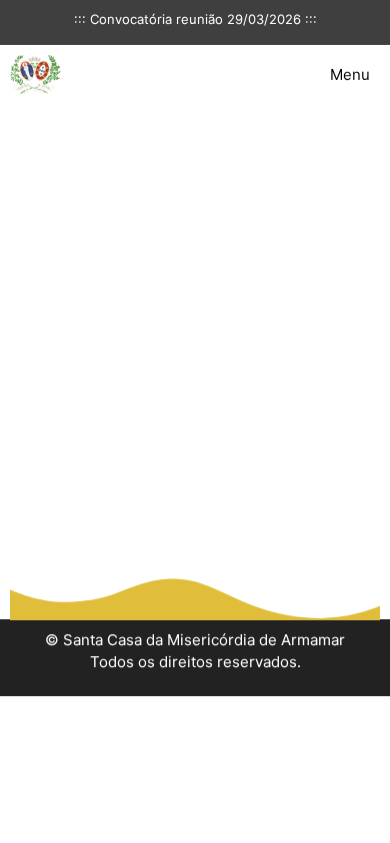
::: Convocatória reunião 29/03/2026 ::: (195, 19)
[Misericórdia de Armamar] (35, 75)
